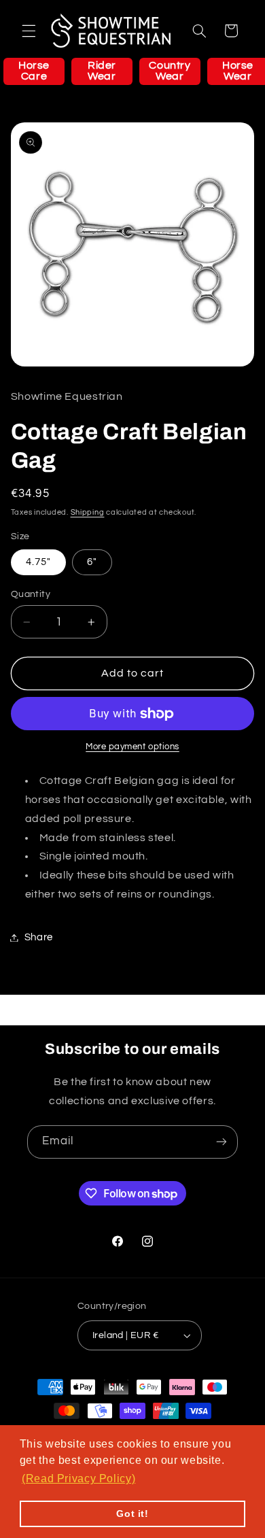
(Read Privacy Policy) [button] (78, 1478)
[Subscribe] (221, 1142)
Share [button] (38, 937)
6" (92, 562)
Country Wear (169, 71)
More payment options (132, 746)
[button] (28, 30)
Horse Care (34, 71)
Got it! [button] (132, 1513)
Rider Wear (102, 71)
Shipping (88, 512)
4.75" (38, 562)
